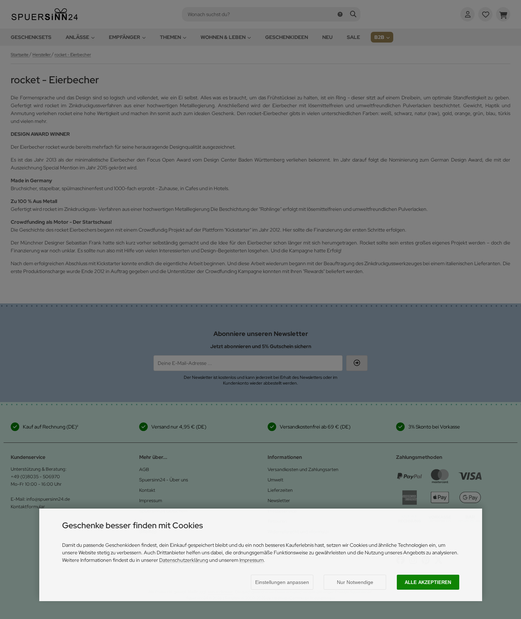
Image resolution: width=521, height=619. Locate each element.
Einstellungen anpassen (282, 582)
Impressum (251, 560)
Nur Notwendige (355, 582)
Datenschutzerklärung (183, 560)
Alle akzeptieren (428, 582)
